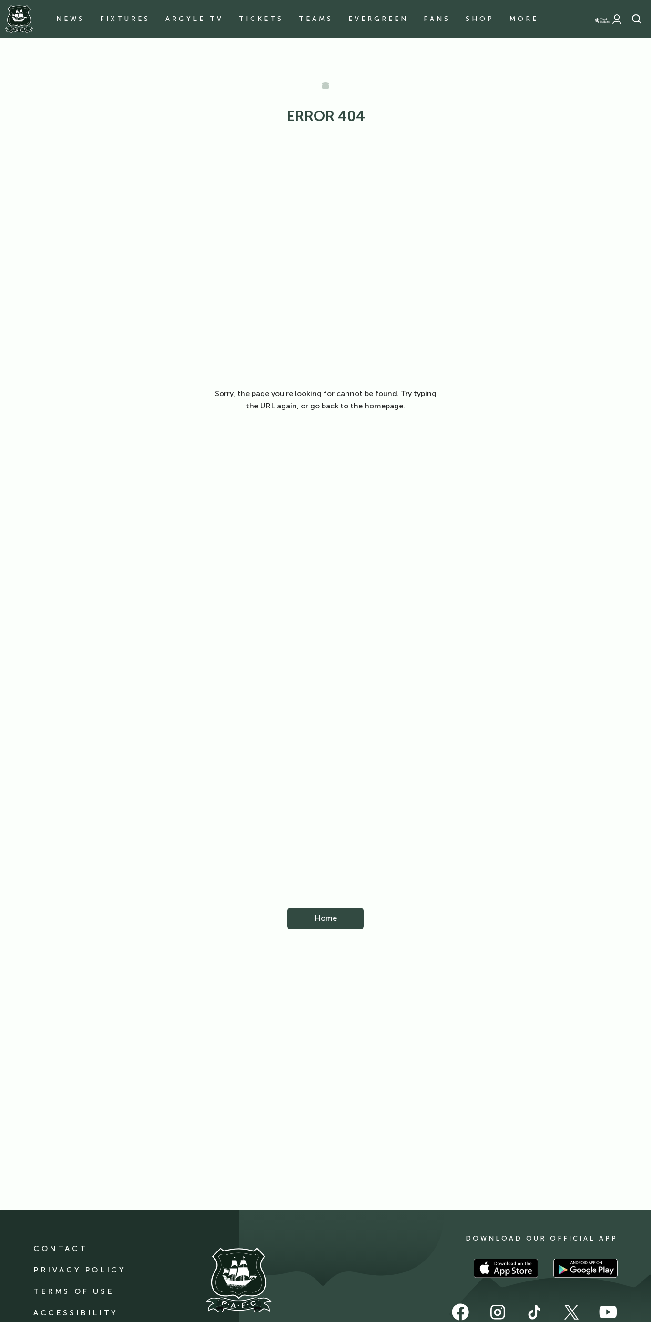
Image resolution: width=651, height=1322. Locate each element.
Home (326, 918)
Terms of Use (73, 1291)
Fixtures (125, 19)
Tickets (261, 19)
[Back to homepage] (19, 19)
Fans (437, 19)
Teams (316, 19)
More (524, 19)
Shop (480, 19)
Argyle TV (194, 19)
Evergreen (378, 19)
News (70, 19)
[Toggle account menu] (616, 19)
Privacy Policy (79, 1269)
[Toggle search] (636, 19)
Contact (60, 1248)
